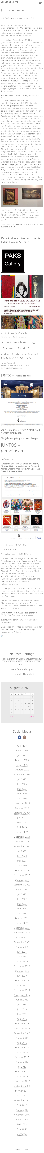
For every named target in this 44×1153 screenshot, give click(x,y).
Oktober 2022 (22, 879)
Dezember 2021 (22, 927)
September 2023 (22, 846)
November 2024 (22, 803)
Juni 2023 (22, 855)
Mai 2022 (22, 903)
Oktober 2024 (22, 808)
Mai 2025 (22, 788)
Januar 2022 (22, 923)
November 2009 (22, 1114)
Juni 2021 (22, 951)
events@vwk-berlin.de (11, 619)
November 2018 (22, 1028)
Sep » (31, 716)
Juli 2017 (22, 1066)
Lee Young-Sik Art (9, 1)
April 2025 (22, 793)
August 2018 (22, 1038)
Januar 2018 (22, 1052)
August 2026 (22, 750)
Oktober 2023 (22, 841)
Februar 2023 (22, 870)
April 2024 (22, 827)
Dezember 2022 (22, 875)
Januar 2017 (22, 1076)
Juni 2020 (22, 975)
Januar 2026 (22, 764)
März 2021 (22, 956)
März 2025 (22, 798)
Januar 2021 (22, 961)
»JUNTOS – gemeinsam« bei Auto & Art (18, 18)
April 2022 (22, 908)
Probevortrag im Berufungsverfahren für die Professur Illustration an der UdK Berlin (22, 661)
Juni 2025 (22, 784)
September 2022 (22, 884)
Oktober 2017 (22, 1057)
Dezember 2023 (22, 836)
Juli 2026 (22, 755)
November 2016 (22, 1081)
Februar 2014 (22, 1090)
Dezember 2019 (22, 990)
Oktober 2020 (22, 970)
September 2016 (22, 1085)
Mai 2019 (22, 1014)
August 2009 (22, 1119)
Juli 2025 (22, 779)
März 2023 (22, 865)
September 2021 (22, 942)
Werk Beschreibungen (22, 669)
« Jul (12, 716)
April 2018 (22, 1042)
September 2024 (22, 812)
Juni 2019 (22, 1009)
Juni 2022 (22, 899)
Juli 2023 (22, 851)
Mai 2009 (22, 1124)
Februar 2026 (22, 760)
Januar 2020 (22, 985)
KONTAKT (27, 1149)
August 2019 (22, 999)
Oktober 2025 (22, 769)
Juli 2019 (22, 1004)
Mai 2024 (22, 822)
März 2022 (22, 913)
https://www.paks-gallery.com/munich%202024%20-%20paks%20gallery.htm (16, 365)
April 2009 (22, 1129)
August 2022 (22, 889)
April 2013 (22, 1105)
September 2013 (22, 1100)
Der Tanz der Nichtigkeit (22, 674)
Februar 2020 (22, 980)
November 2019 (22, 994)
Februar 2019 (22, 1023)
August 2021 (22, 947)
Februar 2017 (22, 1071)
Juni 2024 (22, 817)
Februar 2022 (22, 918)
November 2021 (22, 932)
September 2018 (22, 1033)
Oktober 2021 (22, 937)
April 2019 (22, 1018)
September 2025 (22, 774)
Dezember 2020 (22, 966)
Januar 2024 (22, 832)
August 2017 (22, 1062)
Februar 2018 (22, 1047)
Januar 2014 (22, 1095)
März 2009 (22, 1133)
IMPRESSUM (17, 1149)
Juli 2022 (22, 894)
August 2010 (22, 1109)
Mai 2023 (22, 860)
